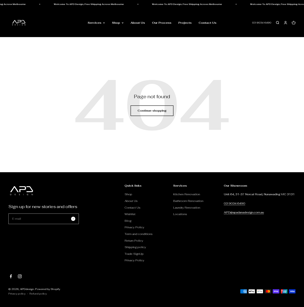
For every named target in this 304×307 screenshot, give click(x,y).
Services (94, 23)
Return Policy (134, 241)
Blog (128, 221)
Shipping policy (135, 247)
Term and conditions (139, 234)
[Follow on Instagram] (19, 276)
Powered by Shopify (47, 289)
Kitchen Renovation (186, 194)
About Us (138, 23)
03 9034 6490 (261, 22)
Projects (185, 23)
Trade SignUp (134, 254)
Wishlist (130, 214)
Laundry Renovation (186, 207)
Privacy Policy (134, 227)
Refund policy (38, 293)
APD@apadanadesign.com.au (244, 212)
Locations (180, 214)
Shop (116, 23)
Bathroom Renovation (188, 201)
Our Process (161, 23)
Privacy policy (17, 293)
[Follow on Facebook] (10, 276)
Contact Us (207, 23)
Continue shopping (152, 110)
